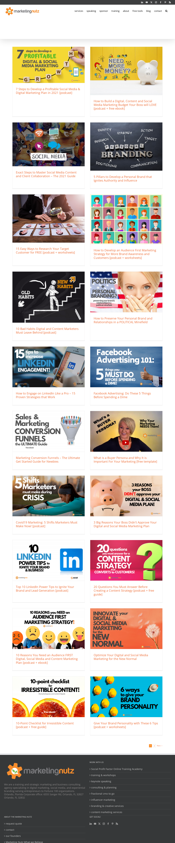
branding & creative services (107, 806)
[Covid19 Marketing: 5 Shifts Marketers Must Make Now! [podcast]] (48, 496)
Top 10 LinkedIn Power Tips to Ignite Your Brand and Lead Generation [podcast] (45, 588)
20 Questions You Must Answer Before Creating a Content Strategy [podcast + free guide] (124, 590)
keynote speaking (101, 781)
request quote (14, 823)
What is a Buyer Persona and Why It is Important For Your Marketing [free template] (125, 459)
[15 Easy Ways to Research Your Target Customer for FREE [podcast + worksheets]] (48, 218)
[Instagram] (104, 824)
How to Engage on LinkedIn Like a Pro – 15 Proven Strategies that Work (45, 395)
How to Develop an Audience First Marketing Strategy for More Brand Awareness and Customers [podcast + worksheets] (125, 254)
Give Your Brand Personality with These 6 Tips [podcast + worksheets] (126, 725)
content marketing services (106, 812)
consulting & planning (103, 787)
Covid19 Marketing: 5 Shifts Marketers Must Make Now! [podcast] (46, 524)
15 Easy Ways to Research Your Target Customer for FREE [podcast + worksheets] (45, 250)
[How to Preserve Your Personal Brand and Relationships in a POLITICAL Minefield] (126, 292)
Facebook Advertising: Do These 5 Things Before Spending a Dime (122, 395)
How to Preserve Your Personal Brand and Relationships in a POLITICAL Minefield (123, 320)
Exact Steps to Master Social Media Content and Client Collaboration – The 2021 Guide (46, 174)
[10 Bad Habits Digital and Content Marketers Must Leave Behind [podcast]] (48, 297)
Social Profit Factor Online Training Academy (116, 769)
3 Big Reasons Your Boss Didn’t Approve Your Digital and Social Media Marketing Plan (125, 524)
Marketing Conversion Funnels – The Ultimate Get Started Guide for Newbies (48, 459)
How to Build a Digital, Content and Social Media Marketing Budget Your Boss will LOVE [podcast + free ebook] (125, 104)
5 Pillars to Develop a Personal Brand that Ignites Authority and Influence (123, 178)
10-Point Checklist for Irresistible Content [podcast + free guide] (45, 725)
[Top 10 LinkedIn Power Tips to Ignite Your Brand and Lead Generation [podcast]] (48, 560)
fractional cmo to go (102, 793)
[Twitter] (99, 824)
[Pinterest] (112, 824)
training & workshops (103, 775)
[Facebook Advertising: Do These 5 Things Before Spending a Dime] (126, 367)
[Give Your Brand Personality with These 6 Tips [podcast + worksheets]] (126, 696)
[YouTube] (95, 824)
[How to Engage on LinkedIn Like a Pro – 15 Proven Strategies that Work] (48, 367)
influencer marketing (103, 799)
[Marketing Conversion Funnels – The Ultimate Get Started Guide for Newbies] (48, 431)
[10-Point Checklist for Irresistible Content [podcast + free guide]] (48, 696)
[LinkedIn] (91, 824)
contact (10, 829)
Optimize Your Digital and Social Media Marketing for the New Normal (121, 657)
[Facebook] (108, 824)
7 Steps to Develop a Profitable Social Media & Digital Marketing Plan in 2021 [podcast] (48, 91)
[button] (166, 11)
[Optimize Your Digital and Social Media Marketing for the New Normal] (126, 628)
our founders (13, 836)
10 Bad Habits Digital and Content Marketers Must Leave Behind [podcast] (47, 330)
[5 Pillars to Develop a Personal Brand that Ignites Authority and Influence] (126, 146)
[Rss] (117, 824)
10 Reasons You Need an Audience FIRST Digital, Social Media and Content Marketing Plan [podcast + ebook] (47, 658)
